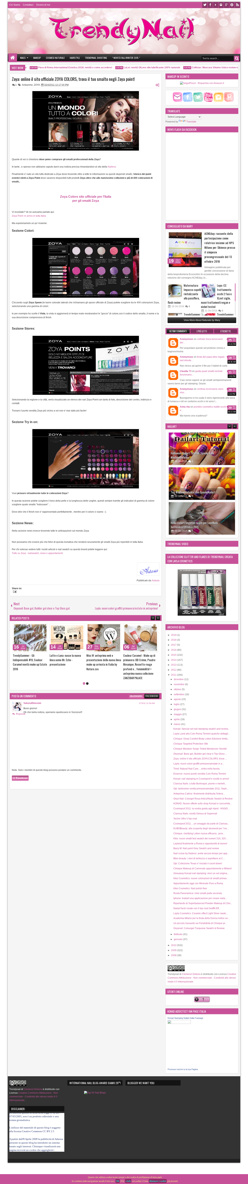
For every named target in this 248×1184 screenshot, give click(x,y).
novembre (179, 684)
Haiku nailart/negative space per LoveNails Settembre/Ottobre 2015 (194, 490)
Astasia (155, 580)
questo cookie (29, 1141)
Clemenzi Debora (191, 974)
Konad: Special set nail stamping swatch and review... (201, 728)
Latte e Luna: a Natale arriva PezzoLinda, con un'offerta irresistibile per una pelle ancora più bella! (65, 662)
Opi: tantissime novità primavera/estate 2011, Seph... (200, 788)
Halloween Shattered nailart (186, 527)
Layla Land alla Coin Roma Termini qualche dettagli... (201, 733)
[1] (84, 674)
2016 (174, 650)
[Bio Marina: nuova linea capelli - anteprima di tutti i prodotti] (30, 637)
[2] (87, 674)
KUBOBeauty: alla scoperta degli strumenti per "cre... (201, 828)
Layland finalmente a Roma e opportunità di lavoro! (200, 843)
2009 (174, 950)
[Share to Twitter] (39, 627)
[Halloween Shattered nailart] (202, 518)
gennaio (178, 939)
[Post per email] (14, 592)
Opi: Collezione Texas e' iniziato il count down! (197, 863)
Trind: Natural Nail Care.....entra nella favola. (196, 768)
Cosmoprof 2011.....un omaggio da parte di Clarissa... (201, 823)
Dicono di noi (43, 4)
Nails (23, 57)
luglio (177, 704)
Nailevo (112, 166)
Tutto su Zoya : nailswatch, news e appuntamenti (37, 553)
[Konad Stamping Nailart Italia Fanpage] (179, 1023)
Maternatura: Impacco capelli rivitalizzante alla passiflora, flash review (184, 293)
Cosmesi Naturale (55, 57)
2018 (174, 640)
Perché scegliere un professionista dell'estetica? (102, 657)
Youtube (215, 5)
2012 (174, 670)
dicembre (179, 679)
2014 (174, 660)
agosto (178, 699)
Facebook (210, 5)
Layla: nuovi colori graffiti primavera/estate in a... (198, 763)
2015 (174, 655)
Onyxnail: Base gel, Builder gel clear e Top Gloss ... (200, 753)
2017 (174, 645)
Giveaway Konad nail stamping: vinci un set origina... (201, 873)
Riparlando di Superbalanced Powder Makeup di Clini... (202, 903)
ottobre (178, 689)
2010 (174, 945)
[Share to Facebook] (35, 627)
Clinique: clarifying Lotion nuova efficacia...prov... (199, 833)
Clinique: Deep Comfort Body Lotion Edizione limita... (201, 738)
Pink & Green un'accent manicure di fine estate (136, 657)
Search (236, 58)
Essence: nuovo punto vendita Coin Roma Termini (199, 773)
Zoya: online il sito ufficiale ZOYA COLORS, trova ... (200, 758)
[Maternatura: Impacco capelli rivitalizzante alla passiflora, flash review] (175, 291)
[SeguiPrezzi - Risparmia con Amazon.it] (202, 83)
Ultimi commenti (178, 331)
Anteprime (27, 85)
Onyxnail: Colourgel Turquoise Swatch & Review (199, 928)
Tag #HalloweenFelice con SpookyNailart (193, 457)
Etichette (225, 331)
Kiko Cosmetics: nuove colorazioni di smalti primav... (200, 878)
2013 (174, 664)
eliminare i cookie (157, 1181)
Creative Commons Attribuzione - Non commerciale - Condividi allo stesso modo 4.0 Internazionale (202, 978)
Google (226, 5)
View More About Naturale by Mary (202, 320)
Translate (191, 121)
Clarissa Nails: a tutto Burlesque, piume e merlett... (199, 783)
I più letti (202, 331)
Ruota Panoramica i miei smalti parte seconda (197, 893)
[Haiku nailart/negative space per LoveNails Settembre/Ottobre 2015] (202, 483)
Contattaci (28, 4)
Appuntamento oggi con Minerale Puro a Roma (198, 883)
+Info (128, 1181)
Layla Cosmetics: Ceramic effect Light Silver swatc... (200, 913)
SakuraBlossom (32, 694)
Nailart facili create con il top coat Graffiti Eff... (196, 908)
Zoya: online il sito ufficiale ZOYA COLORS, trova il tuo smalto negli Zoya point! (73, 79)
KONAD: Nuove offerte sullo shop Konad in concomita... (202, 803)
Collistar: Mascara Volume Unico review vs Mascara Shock (210, 67)
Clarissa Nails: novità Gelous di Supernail (195, 813)
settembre (179, 694)
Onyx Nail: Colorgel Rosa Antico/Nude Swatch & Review (202, 798)
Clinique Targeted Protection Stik (190, 743)
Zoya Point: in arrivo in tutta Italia (29, 216)
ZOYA (37, 85)
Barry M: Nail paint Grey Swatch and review (196, 848)
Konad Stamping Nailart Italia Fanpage (185, 1018)
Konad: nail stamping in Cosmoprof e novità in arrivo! (201, 778)
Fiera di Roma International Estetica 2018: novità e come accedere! (61, 67)
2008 (174, 955)
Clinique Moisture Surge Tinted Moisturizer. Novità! (200, 748)
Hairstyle (75, 57)
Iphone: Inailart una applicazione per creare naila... (200, 898)
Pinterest (231, 5)
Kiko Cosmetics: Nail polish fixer (190, 888)
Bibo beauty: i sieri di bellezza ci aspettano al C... (199, 858)
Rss (237, 5)
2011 (174, 675)
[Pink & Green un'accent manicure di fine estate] (140, 637)
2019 (174, 635)
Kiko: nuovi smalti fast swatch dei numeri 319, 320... (200, 838)
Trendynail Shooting (96, 57)
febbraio (178, 934)
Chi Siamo (14, 4)
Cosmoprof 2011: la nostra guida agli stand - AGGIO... (201, 808)
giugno (178, 709)
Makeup (37, 57)
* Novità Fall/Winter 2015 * (126, 57)
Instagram (221, 5)
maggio (178, 714)
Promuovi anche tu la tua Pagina (183, 1069)
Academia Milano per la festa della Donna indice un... (201, 918)
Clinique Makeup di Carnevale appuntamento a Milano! (202, 868)
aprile (177, 719)
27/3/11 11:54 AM (147, 694)
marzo (177, 724)
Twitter (204, 5)
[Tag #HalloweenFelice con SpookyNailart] (202, 449)
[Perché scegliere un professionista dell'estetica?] (104, 637)
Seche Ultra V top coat (185, 818)
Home (12, 57)
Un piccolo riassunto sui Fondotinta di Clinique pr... (200, 923)
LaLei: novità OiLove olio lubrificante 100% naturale (138, 67)
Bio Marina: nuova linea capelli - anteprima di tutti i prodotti (30, 657)
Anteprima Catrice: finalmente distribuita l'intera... (199, 793)
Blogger (136, 687)
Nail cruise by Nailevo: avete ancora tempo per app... (201, 853)
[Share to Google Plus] (43, 627)
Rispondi (20, 705)
